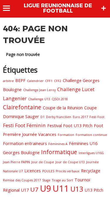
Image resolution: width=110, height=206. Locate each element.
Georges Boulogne (21, 152)
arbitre (8, 81)
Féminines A (57, 144)
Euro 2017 (80, 117)
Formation (66, 135)
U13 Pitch (93, 190)
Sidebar (103, 8)
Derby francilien (58, 117)
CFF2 (57, 81)
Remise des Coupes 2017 (22, 180)
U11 (61, 188)
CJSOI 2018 (60, 99)
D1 (42, 117)
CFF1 (49, 81)
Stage (46, 180)
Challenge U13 (39, 99)
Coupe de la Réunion (63, 107)
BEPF (20, 80)
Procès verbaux (67, 171)
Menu (9, 8)
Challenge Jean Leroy (39, 90)
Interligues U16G (91, 153)
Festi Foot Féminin (24, 125)
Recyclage (90, 170)
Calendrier (35, 81)
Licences (32, 170)
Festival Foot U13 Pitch (69, 125)
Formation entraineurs (25, 143)
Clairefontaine (22, 107)
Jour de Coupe (42, 162)
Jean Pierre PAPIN (16, 162)
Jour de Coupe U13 (70, 162)
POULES (48, 171)
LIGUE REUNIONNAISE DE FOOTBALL (58, 8)
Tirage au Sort (62, 180)
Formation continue (91, 135)
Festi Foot (96, 117)
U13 (76, 189)
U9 (45, 188)
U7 (34, 189)
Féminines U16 (83, 143)
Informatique (59, 152)
